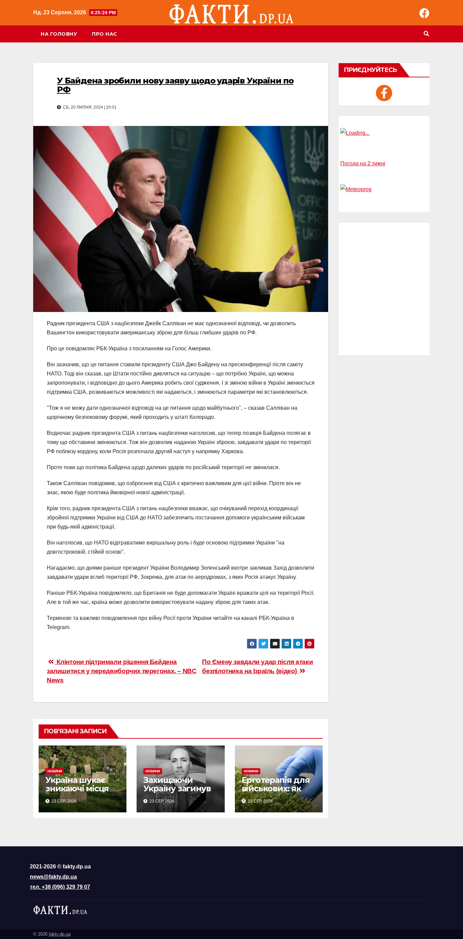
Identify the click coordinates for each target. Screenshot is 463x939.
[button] (426, 34)
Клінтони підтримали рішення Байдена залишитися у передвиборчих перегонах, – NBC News (122, 671)
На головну (59, 34)
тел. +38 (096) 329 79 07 (60, 887)
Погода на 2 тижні (362, 163)
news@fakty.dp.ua (53, 877)
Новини (54, 771)
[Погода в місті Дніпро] (384, 133)
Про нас (104, 34)
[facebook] (384, 93)
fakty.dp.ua (60, 934)
